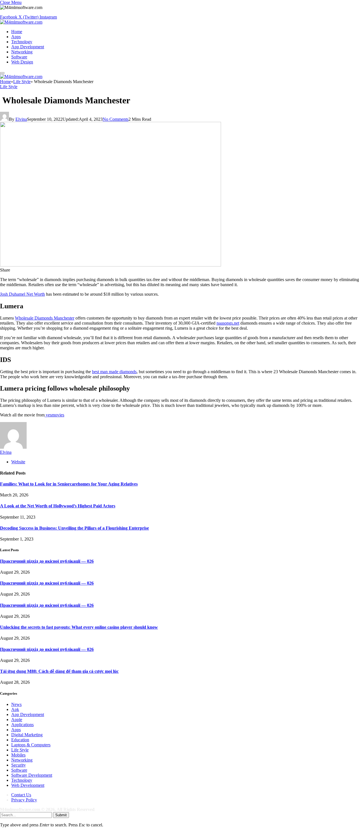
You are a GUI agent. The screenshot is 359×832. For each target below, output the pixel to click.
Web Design (22, 62)
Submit (61, 815)
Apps (16, 36)
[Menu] (2, 73)
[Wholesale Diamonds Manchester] (110, 265)
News (16, 704)
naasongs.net (228, 323)
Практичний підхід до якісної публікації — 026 (47, 561)
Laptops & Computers (30, 744)
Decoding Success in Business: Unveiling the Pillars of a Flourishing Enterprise (74, 528)
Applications (22, 724)
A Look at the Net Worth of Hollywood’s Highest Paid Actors (57, 505)
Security (18, 765)
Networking (22, 51)
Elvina (21, 119)
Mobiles (18, 755)
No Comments (115, 119)
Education (20, 739)
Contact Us (21, 794)
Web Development (27, 785)
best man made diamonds (114, 371)
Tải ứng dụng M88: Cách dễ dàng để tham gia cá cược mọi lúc (59, 671)
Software (19, 56)
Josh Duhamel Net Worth (22, 294)
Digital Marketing (27, 734)
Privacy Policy (24, 799)
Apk (15, 709)
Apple (16, 719)
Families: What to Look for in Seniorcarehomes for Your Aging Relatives (69, 484)
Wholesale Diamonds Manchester (44, 318)
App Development (27, 46)
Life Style (8, 86)
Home (16, 31)
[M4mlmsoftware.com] (21, 22)
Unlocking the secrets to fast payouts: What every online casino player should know (79, 627)
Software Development (31, 775)
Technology (21, 41)
